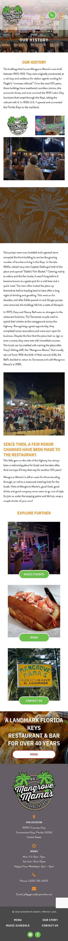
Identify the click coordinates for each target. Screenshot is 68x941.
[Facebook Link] (38, 935)
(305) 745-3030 (38, 881)
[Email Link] (30, 935)
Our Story (50, 920)
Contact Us (50, 925)
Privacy (46, 911)
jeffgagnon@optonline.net (38, 894)
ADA (54, 911)
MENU (34, 637)
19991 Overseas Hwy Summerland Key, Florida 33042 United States (34, 832)
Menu (18, 920)
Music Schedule (18, 925)
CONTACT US (34, 700)
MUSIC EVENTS (34, 574)
